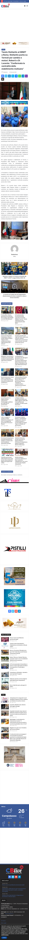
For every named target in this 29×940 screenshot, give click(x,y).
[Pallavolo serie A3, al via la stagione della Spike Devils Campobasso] (5, 680)
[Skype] (12, 76)
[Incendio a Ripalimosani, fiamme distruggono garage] (5, 706)
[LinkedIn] (9, 76)
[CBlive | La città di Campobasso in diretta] (5, 6)
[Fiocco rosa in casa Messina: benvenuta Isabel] (5, 639)
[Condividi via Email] (2, 79)
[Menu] (27, 6)
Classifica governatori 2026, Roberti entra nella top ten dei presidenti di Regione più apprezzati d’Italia (7, 460)
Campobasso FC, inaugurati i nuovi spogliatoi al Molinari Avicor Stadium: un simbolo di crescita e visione (19, 699)
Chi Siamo (3, 920)
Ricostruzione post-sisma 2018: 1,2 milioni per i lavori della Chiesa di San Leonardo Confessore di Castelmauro (7, 380)
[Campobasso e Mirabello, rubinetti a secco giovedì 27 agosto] (5, 674)
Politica (3, 49)
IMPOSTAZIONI (4, 935)
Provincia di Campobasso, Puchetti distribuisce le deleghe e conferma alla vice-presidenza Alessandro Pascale (7, 440)
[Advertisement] (14, 25)
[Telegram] (23, 76)
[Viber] (26, 76)
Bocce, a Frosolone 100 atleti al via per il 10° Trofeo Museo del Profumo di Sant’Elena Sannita (18, 652)
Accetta (4, 937)
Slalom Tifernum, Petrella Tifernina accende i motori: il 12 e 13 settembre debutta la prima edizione (19, 659)
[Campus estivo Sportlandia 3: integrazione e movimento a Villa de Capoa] (5, 645)
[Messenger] (16, 76)
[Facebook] (2, 76)
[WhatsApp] (19, 76)
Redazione (5, 72)
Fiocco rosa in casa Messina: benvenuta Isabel (14, 1)
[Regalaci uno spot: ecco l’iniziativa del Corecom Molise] (5, 729)
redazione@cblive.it (9, 913)
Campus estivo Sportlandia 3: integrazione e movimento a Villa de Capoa (18, 645)
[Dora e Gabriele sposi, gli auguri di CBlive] (5, 687)
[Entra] (24, 6)
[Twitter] (6, 76)
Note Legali (3, 923)
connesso (9, 474)
